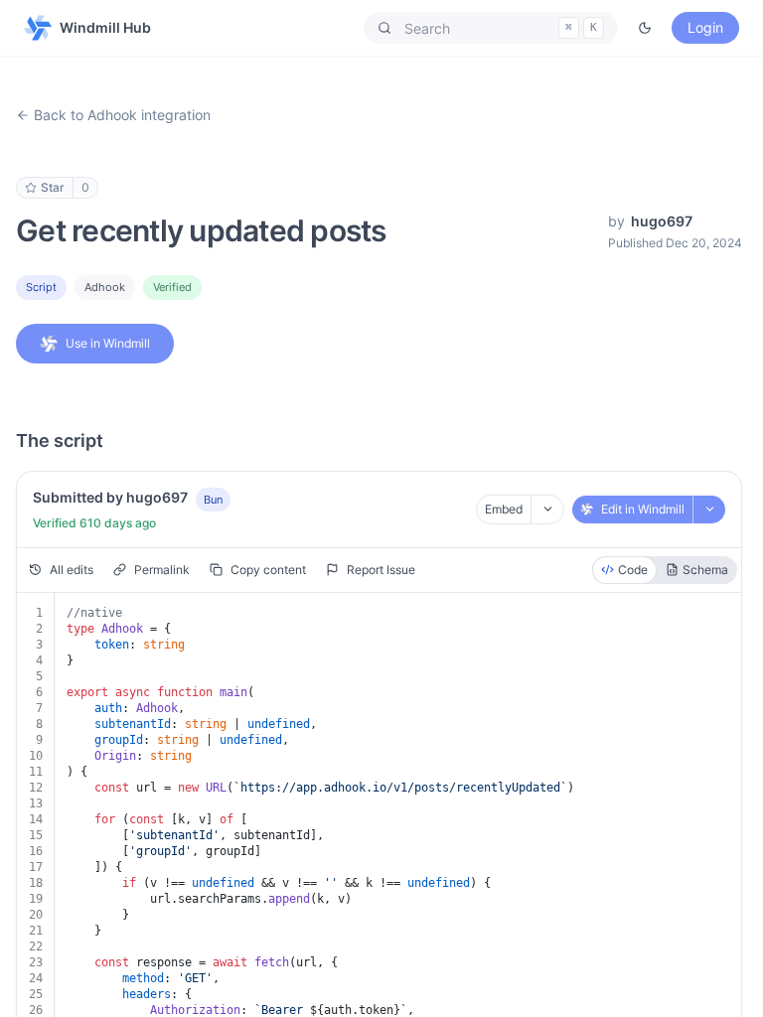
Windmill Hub (105, 27)
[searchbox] (491, 28)
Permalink (162, 569)
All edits (71, 569)
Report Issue (381, 569)
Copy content (268, 569)
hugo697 (661, 221)
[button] (491, 28)
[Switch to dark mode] (645, 28)
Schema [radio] (705, 569)
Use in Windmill (108, 343)
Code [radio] (633, 569)
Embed (504, 509)
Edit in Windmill (643, 509)
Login (705, 27)
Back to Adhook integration (122, 114)
